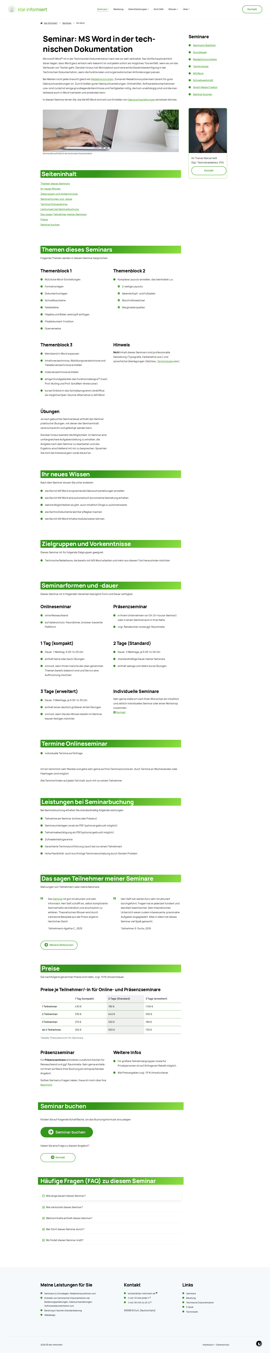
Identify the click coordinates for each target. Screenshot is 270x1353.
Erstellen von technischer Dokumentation (65, 1298)
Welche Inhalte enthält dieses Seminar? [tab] (68, 1218)
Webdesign (49, 1315)
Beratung (49, 1310)
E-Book (189, 1307)
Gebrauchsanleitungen (141, 99)
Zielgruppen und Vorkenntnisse (59, 194)
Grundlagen (63, 1293)
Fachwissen (192, 1311)
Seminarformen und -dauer (56, 199)
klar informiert (55, 1344)
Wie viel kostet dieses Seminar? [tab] (64, 1207)
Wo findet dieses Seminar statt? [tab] (64, 1240)
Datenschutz (222, 1344)
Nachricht (46, 1085)
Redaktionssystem (102, 79)
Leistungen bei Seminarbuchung (59, 209)
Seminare (49, 1293)
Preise (44, 219)
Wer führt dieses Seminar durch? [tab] (64, 1229)
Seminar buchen (70, 1132)
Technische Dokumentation (200, 1302)
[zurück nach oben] (258, 1337)
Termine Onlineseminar (54, 204)
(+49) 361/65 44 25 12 (139, 1302)
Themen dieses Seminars (55, 183)
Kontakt (252, 9)
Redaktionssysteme (80, 1293)
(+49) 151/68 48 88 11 (138, 1298)
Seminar (58, 899)
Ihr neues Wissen (50, 188)
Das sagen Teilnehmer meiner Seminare (63, 214)
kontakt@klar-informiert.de (141, 1293)
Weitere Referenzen (61, 945)
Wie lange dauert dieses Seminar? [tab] (65, 1196)
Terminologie (165, 361)
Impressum (208, 1344)
